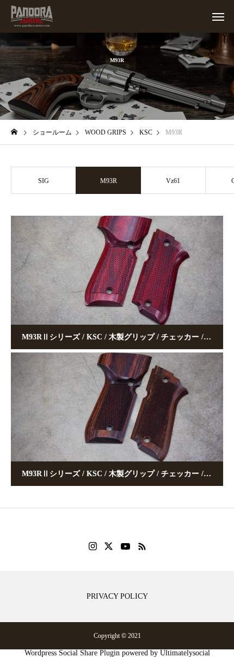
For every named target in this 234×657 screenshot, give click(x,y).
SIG (43, 181)
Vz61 (173, 181)
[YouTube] (126, 546)
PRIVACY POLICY (117, 596)
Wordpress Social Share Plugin (73, 653)
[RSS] (142, 546)
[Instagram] (93, 546)
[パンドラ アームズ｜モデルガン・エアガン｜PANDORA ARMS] (32, 16)
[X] (108, 546)
